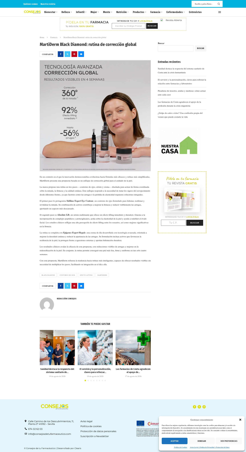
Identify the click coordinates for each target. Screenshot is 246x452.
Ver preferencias (229, 441)
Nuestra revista (48, 4)
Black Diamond (48, 275)
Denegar (202, 441)
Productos (138, 12)
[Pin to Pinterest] (74, 54)
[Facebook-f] (194, 406)
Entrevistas (195, 12)
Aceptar (175, 441)
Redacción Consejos (66, 298)
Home (42, 37)
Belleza (66, 12)
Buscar (161, 43)
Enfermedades (174, 12)
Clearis (77, 448)
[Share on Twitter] (67, 54)
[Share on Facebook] (60, 54)
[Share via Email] (81, 54)
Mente (106, 12)
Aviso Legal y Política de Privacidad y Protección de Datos (209, 447)
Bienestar (49, 12)
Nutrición (121, 12)
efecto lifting (86, 275)
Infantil (80, 12)
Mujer (94, 12)
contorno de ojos (67, 275)
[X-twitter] (199, 406)
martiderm (102, 275)
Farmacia (155, 12)
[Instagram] (204, 406)
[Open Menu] (219, 12)
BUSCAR (152, 26)
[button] (240, 419)
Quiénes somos (30, 4)
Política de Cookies (180, 447)
